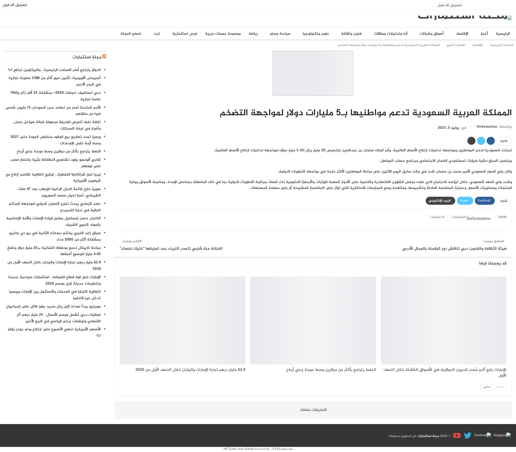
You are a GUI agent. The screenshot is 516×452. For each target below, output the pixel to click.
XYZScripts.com (282, 449)
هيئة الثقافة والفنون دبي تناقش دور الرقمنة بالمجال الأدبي (454, 248)
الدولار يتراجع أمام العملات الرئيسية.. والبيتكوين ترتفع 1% (54, 70)
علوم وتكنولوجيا (316, 34)
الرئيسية (503, 34)
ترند (156, 34)
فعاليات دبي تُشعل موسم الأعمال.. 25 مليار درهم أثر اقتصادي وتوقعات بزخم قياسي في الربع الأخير (59, 318)
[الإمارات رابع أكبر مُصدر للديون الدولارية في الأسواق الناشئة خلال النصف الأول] (443, 320)
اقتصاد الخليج (510, 101)
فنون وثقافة (351, 34)
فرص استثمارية (184, 34)
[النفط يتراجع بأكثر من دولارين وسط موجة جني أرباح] (313, 320)
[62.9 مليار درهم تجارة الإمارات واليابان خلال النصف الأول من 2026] (182, 320)
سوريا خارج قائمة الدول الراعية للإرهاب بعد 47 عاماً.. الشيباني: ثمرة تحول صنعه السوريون (59, 192)
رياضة (253, 34)
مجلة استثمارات (87, 57)
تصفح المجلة (130, 34)
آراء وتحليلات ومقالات (391, 34)
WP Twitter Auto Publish (238, 449)
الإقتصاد (462, 34)
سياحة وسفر (280, 34)
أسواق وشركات (432, 34)
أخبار (484, 34)
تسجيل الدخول (450, 5)
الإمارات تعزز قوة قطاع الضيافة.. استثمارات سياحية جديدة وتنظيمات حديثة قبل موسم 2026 (54, 280)
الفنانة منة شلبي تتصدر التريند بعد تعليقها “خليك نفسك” (171, 248)
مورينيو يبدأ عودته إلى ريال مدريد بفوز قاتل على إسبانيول (53, 306)
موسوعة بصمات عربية (223, 34)
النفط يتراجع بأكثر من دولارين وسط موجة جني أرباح (59, 151)
